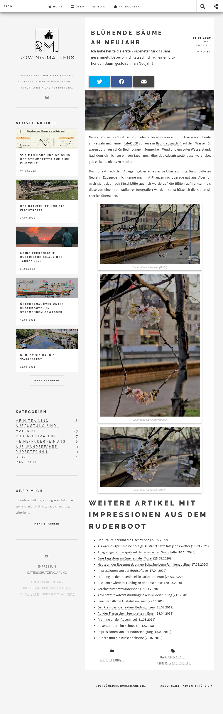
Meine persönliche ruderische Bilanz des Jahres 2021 (41, 257)
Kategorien (129, 6)
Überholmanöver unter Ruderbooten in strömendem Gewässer (42, 308)
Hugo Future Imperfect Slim (52, 588)
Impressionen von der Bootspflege (123, 570)
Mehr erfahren (46, 380)
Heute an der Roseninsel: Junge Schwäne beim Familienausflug (144, 564)
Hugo (71, 594)
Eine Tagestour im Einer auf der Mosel (125, 558)
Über (80, 6)
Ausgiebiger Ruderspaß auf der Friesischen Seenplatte (137, 552)
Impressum (47, 566)
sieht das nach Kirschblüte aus (120, 183)
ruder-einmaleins (37, 436)
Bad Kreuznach (167, 143)
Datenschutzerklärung (47, 572)
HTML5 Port (32, 594)
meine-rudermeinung (41, 441)
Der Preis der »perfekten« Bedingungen (126, 607)
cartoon (26, 462)
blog (21, 457)
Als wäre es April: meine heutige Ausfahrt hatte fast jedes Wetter (144, 546)
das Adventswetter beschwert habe (184, 155)
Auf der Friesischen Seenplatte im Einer (126, 613)
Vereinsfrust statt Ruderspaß (118, 589)
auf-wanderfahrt (36, 446)
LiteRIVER (131, 143)
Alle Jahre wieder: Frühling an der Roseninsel (131, 582)
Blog (8, 6)
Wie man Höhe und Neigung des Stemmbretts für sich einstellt (45, 159)
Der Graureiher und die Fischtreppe (123, 540)
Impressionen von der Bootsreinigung (125, 631)
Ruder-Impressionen (174, 663)
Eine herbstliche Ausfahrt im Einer (122, 601)
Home (58, 6)
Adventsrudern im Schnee (116, 625)
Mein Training (111, 660)
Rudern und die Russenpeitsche (121, 638)
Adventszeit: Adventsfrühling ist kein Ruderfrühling (135, 595)
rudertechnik (32, 451)
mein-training (32, 420)
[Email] (47, 97)
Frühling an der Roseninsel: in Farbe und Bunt (131, 576)
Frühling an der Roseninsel (117, 619)
